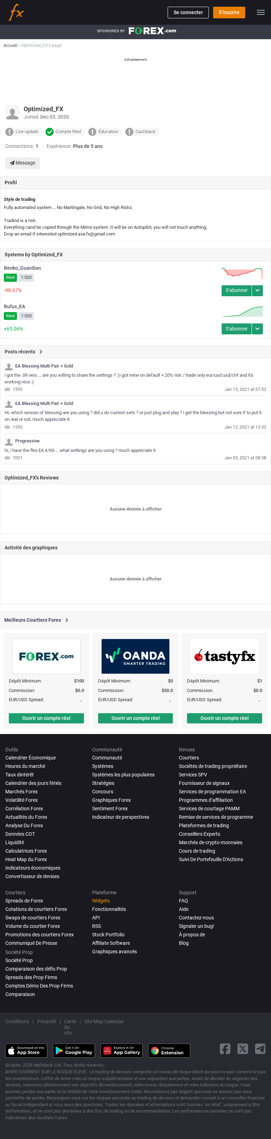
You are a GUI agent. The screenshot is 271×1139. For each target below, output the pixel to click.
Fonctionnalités (109, 909)
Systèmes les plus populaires (123, 774)
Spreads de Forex (24, 901)
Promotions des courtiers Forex (39, 934)
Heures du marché (25, 766)
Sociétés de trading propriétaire (213, 766)
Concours (102, 791)
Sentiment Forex (110, 808)
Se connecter (188, 12)
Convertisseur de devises (32, 876)
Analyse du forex (24, 825)
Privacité (46, 1021)
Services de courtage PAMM (209, 808)
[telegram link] (260, 1049)
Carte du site (70, 1027)
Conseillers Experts (199, 834)
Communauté (107, 758)
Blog (184, 943)
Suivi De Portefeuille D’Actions (211, 859)
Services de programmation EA (212, 791)
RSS (96, 926)
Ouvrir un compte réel (46, 718)
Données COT (20, 834)
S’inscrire (229, 12)
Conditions (17, 1021)
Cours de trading (197, 851)
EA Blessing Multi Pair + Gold (44, 366)
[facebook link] (225, 1049)
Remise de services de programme (216, 817)
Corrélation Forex (24, 808)
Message (24, 163)
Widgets (101, 901)
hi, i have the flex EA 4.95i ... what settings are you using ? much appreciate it (80, 450)
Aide (183, 909)
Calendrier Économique (30, 758)
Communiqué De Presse (31, 943)
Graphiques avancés (114, 951)
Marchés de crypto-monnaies (210, 842)
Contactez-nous (196, 917)
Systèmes (102, 766)
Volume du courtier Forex (32, 926)
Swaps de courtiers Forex (32, 917)
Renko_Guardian (22, 268)
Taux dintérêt (19, 774)
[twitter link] (242, 1049)
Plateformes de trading (204, 825)
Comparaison (20, 994)
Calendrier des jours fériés (33, 783)
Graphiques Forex (111, 800)
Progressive (27, 441)
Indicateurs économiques (32, 868)
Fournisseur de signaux (204, 783)
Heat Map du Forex (26, 859)
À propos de (192, 934)
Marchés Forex (21, 791)
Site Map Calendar (104, 1021)
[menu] (261, 12)
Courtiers (189, 758)
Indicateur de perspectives (120, 817)
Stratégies (103, 783)
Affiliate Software (111, 943)
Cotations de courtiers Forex (36, 909)
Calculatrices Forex (26, 851)
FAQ (183, 901)
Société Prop (19, 960)
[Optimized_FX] (9, 366)
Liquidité (14, 842)
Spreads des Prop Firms (31, 977)
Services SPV (193, 774)
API (96, 917)
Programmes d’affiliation (206, 800)
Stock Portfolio (108, 934)
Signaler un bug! (196, 926)
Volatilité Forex (21, 800)
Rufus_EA (14, 306)
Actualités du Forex (26, 817)
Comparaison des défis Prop (36, 969)
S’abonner (236, 290)
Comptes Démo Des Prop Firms (39, 986)
